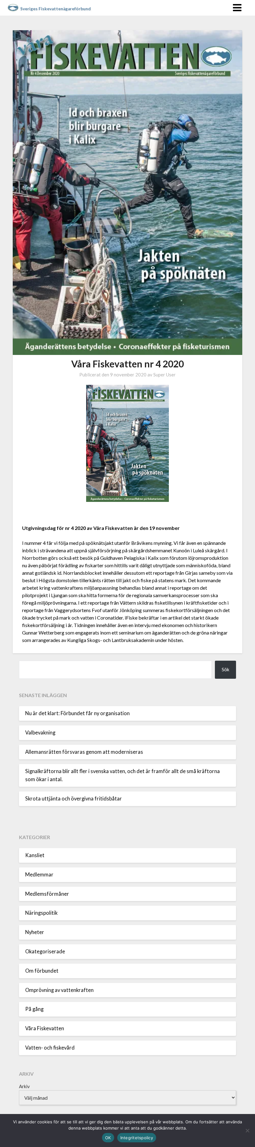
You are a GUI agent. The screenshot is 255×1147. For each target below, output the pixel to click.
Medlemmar (39, 874)
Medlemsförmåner (47, 894)
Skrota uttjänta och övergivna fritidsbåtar (73, 798)
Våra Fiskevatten (44, 1028)
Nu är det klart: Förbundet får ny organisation (77, 713)
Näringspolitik (41, 913)
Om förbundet (41, 971)
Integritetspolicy (136, 1137)
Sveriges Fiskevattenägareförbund (55, 8)
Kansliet (34, 855)
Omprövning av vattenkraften (59, 990)
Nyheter (34, 932)
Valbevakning (40, 732)
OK (108, 1137)
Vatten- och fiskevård (50, 1048)
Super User (164, 374)
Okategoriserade (45, 951)
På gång (34, 1009)
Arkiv (24, 1086)
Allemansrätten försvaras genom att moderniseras (84, 752)
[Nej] (247, 1130)
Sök (225, 669)
